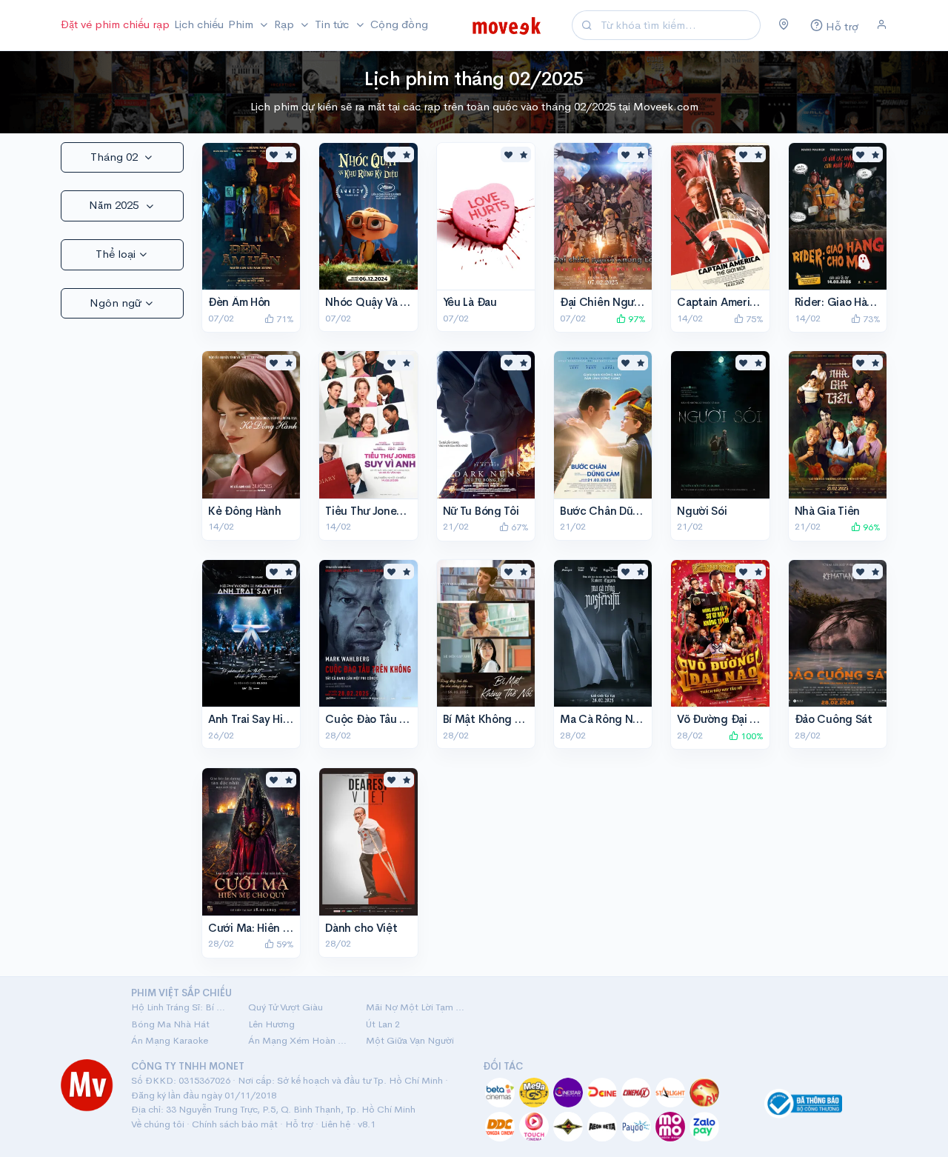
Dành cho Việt (361, 928)
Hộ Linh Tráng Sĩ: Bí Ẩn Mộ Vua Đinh (180, 1007)
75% (754, 319)
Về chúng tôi (157, 1124)
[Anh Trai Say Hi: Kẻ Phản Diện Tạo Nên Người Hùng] (251, 633)
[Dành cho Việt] (368, 841)
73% (871, 319)
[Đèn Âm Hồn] (251, 216)
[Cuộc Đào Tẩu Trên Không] (368, 633)
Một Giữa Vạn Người (410, 1040)
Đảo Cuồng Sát (833, 719)
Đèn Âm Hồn (239, 302)
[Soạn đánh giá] (288, 154)
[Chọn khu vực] (784, 25)
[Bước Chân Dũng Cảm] (603, 424)
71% (284, 319)
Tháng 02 (115, 157)
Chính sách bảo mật (235, 1124)
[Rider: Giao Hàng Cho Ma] (838, 216)
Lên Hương (271, 1024)
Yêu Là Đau (470, 302)
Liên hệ (335, 1124)
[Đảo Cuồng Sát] (838, 633)
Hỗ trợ (299, 1124)
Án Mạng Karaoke (169, 1040)
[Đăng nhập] (881, 25)
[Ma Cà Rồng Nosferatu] (603, 633)
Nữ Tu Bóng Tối (481, 511)
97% (636, 319)
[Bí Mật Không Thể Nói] (486, 633)
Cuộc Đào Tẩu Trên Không (391, 719)
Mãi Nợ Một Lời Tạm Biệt (415, 1007)
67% (519, 527)
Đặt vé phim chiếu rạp (115, 24)
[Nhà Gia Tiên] (838, 424)
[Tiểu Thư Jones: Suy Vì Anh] (368, 424)
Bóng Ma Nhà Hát (170, 1024)
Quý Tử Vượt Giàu (285, 1007)
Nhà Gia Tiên (827, 511)
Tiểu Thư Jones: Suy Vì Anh (393, 511)
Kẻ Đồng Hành (244, 511)
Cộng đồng (399, 24)
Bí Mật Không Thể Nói (498, 719)
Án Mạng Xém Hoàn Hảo (297, 1040)
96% (871, 527)
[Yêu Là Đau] (486, 216)
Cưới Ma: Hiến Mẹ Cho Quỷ (278, 928)
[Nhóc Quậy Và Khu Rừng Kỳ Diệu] (368, 216)
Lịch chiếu (199, 24)
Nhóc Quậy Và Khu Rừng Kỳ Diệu (407, 302)
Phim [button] (242, 24)
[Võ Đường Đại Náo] (720, 633)
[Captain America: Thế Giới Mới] (720, 216)
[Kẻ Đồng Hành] (251, 424)
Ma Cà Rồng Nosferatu (618, 719)
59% (284, 944)
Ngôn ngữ (115, 303)
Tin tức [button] (333, 24)
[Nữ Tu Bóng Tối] (486, 424)
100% (751, 736)
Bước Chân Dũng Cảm (616, 511)
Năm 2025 (115, 205)
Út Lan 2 (383, 1024)
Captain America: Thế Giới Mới (755, 302)
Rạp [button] (285, 24)
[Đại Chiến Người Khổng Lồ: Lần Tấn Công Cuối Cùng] (603, 216)
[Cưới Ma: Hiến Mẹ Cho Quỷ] (251, 841)
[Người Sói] (720, 424)
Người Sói (702, 511)
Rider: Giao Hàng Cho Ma (859, 302)
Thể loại (116, 254)
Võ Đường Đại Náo (723, 719)
